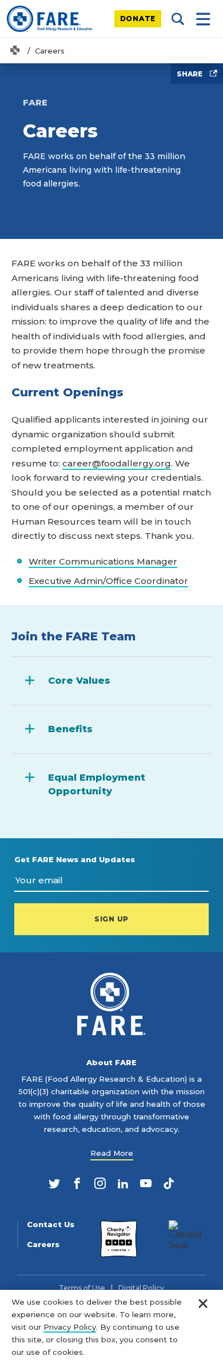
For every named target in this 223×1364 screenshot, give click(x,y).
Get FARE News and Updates (74, 859)
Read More (111, 1153)
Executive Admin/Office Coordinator (108, 580)
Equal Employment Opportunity (96, 784)
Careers (43, 1244)
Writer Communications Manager (103, 561)
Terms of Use (82, 1288)
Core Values (79, 680)
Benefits (70, 729)
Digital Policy (141, 1288)
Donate (138, 18)
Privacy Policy (69, 1326)
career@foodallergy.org (116, 463)
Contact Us (50, 1224)
